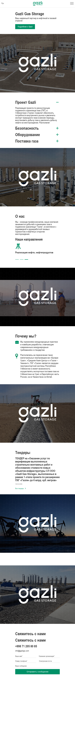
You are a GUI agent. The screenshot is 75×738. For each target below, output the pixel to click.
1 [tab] (17, 259)
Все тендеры (19, 488)
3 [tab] (26, 259)
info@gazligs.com (22, 651)
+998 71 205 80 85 (26, 646)
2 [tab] (21, 259)
